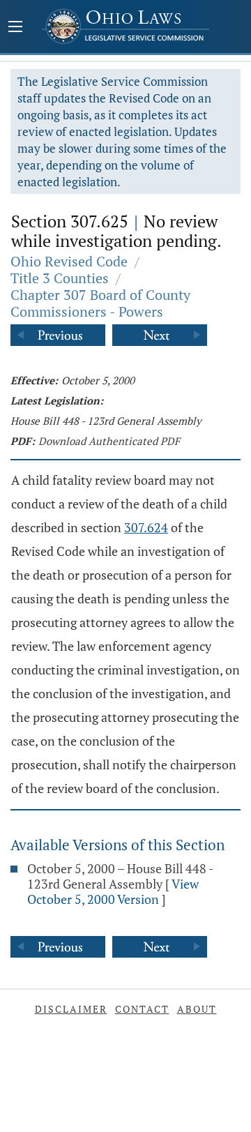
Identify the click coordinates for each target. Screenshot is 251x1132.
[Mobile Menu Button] (15, 28)
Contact (142, 1009)
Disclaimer (71, 1009)
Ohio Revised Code (69, 261)
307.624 (146, 527)
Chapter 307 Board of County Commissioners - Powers (100, 303)
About (197, 1009)
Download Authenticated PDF (109, 441)
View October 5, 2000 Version (113, 891)
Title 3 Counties (59, 278)
